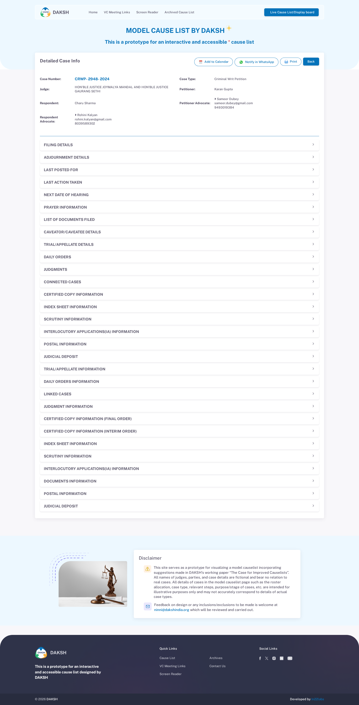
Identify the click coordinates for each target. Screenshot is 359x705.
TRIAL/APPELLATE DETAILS (68, 244)
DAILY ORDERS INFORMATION (71, 381)
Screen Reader (147, 12)
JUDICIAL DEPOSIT (61, 356)
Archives (216, 658)
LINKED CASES (57, 394)
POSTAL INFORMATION (65, 344)
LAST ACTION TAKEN (63, 182)
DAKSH (52, 699)
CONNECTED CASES (62, 282)
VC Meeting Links (117, 12)
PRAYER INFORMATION (65, 207)
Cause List (167, 658)
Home (93, 12)
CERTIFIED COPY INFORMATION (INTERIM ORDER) (90, 431)
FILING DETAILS (58, 145)
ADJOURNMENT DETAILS (66, 157)
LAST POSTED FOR (61, 170)
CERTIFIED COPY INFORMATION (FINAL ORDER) (88, 419)
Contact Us (217, 666)
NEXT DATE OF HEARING (66, 195)
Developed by (307, 699)
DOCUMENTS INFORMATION (70, 481)
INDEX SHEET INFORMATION (70, 307)
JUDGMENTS (55, 269)
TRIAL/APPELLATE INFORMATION (74, 369)
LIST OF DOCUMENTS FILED (69, 219)
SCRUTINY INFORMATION (67, 319)
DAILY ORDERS (57, 257)
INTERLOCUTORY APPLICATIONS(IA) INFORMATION (91, 331)
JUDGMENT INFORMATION (68, 406)
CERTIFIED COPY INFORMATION (73, 294)
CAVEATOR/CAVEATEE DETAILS (72, 232)
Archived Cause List (179, 12)
